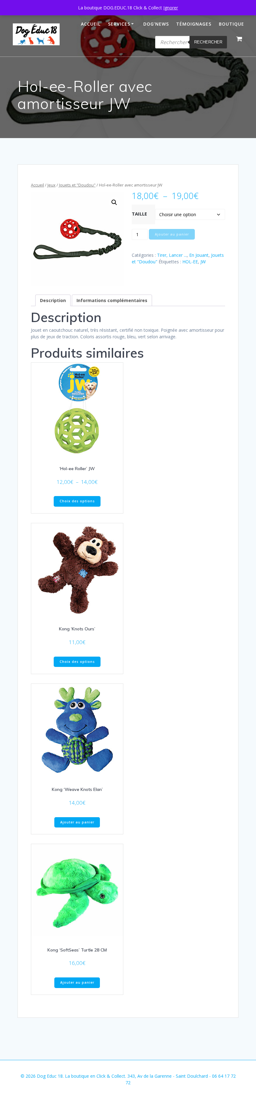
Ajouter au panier (172, 234)
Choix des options (77, 501)
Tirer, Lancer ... (172, 255)
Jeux (51, 185)
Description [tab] (53, 300)
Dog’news (156, 24)
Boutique (231, 24)
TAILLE (139, 214)
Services (119, 24)
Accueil (37, 185)
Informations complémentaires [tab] (111, 300)
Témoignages (193, 24)
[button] (114, 202)
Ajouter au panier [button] (77, 822)
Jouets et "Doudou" (77, 185)
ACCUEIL (91, 24)
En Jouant (199, 255)
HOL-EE (190, 262)
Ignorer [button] (170, 8)
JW (203, 262)
